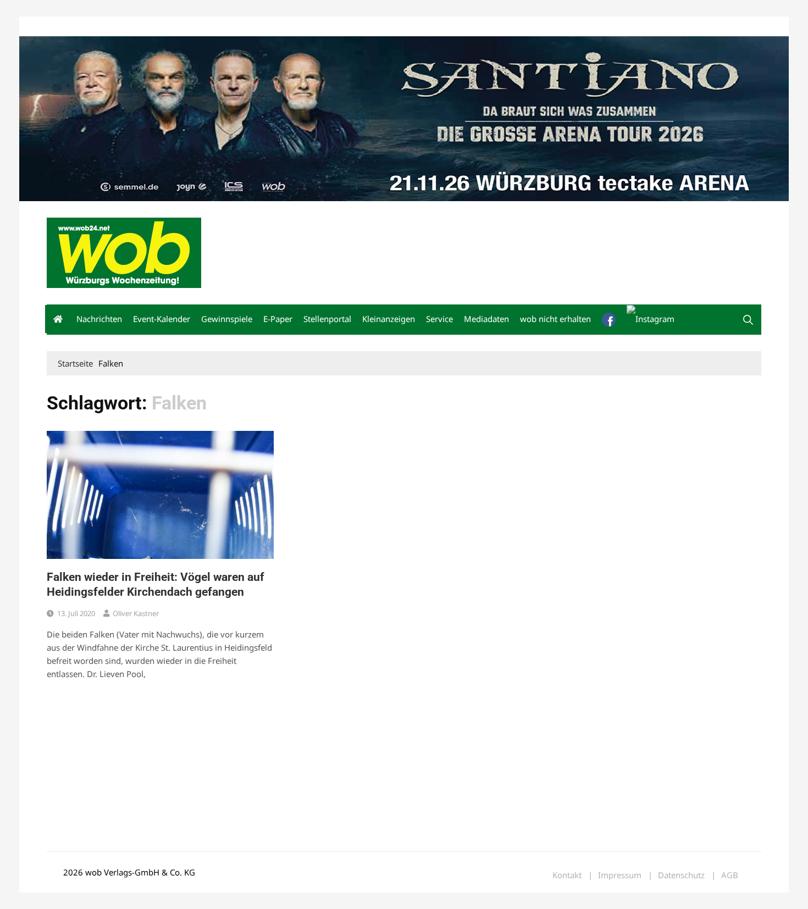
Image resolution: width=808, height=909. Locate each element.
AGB (729, 875)
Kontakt (172, 26)
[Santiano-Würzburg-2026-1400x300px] (404, 117)
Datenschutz (681, 875)
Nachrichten (99, 318)
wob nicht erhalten (122, 26)
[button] (748, 320)
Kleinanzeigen (388, 318)
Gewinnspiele (226, 318)
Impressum (209, 26)
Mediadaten (66, 26)
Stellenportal (327, 318)
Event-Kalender (161, 318)
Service (439, 318)
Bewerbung (253, 26)
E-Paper (277, 318)
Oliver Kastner (136, 613)
